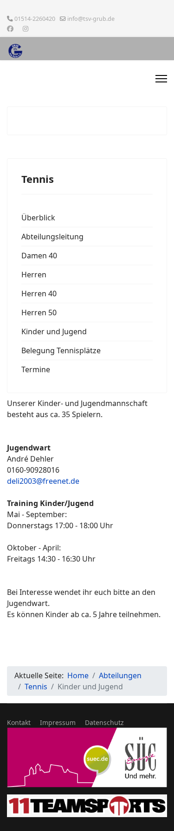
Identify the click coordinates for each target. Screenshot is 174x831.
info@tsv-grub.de (91, 19)
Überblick (38, 217)
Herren (33, 274)
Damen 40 (39, 255)
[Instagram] (25, 28)
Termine (35, 369)
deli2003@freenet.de (43, 481)
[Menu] (161, 79)
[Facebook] (10, 28)
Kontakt (19, 722)
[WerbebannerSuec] (87, 757)
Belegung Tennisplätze (61, 350)
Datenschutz (104, 722)
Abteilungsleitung (52, 236)
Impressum (58, 722)
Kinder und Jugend (54, 331)
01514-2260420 (34, 19)
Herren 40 (39, 293)
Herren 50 (39, 312)
